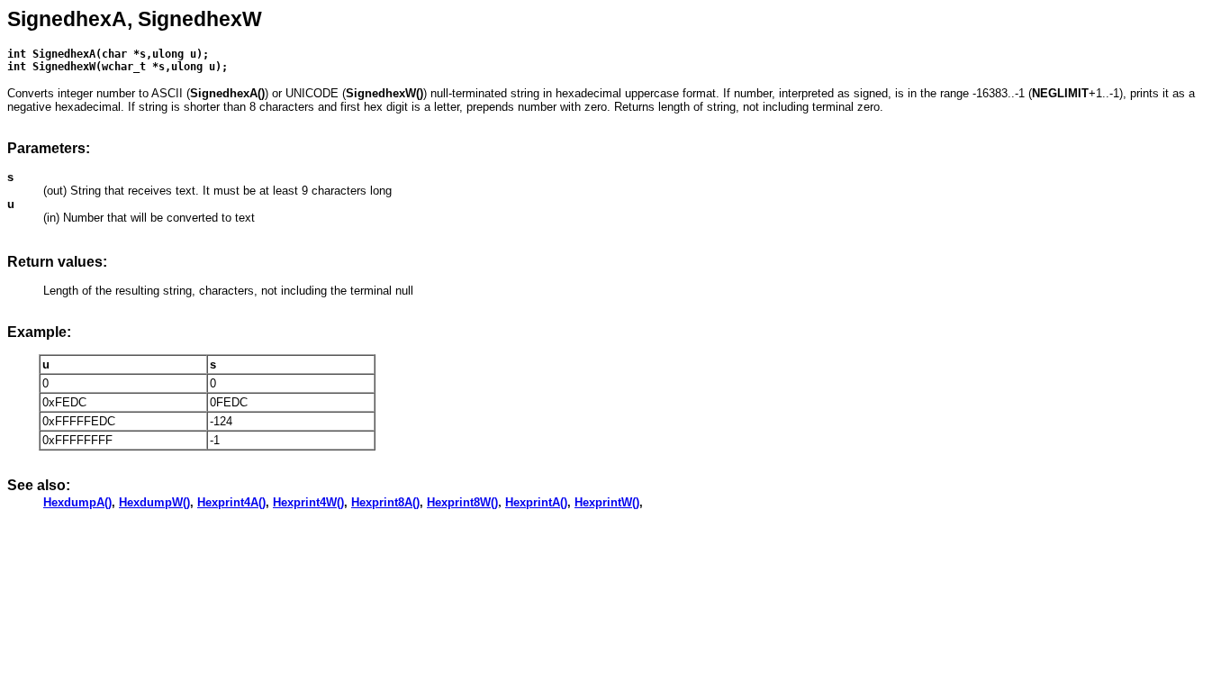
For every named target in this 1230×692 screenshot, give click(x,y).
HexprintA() (536, 502)
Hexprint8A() (385, 502)
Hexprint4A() (231, 502)
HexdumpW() (154, 502)
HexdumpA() (77, 502)
